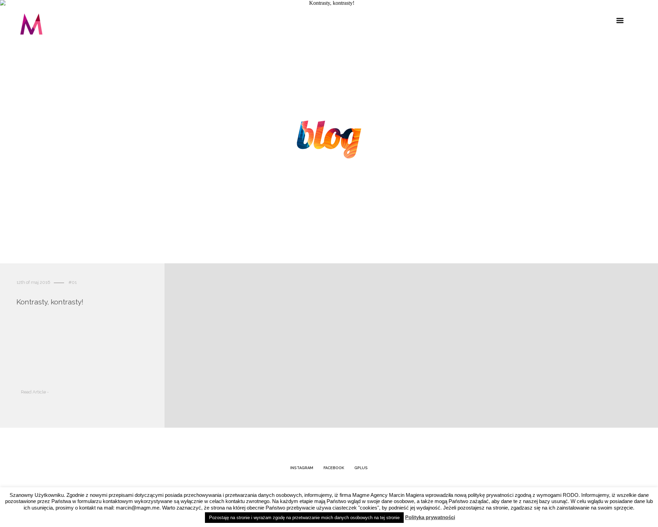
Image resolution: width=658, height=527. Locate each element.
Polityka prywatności (430, 517)
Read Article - (35, 392)
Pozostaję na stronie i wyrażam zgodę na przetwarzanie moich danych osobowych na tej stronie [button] (304, 517)
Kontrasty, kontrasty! (49, 302)
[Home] (31, 25)
